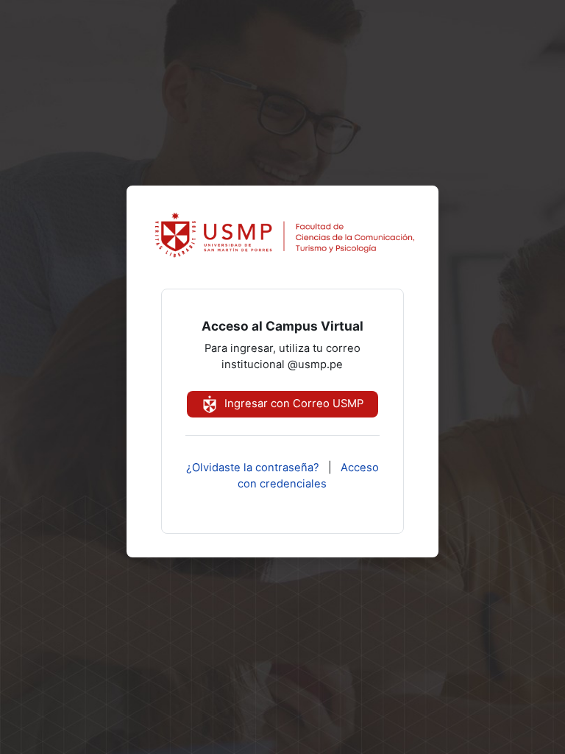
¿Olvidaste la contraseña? (252, 467)
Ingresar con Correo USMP (292, 403)
